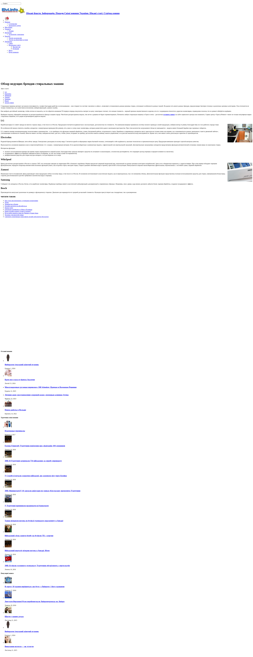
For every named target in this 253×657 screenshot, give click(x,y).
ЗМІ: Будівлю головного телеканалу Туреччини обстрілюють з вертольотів (37, 566)
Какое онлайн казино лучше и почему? (18, 211)
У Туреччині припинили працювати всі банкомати (27, 506)
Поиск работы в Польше (15, 410)
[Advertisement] (126, 67)
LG (6, 92)
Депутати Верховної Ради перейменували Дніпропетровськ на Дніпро (35, 601)
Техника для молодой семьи (14, 215)
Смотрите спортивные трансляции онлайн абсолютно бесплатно (27, 217)
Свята (11, 43)
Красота (7, 36)
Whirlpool (8, 95)
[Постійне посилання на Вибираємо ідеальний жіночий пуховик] (8, 361)
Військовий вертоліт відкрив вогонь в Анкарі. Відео (27, 551)
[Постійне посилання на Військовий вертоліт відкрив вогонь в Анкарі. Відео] (8, 547)
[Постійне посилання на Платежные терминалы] (8, 427)
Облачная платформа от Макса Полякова (18, 209)
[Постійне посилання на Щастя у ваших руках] (8, 612)
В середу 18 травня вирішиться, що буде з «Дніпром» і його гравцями (34, 587)
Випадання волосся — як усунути (19, 646)
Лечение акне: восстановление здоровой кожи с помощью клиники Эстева (37, 395)
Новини (7, 22)
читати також (9, 103)
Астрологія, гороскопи (16, 34)
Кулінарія (16, 49)
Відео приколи (14, 52)
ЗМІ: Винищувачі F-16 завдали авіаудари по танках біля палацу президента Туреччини (42, 491)
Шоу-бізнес (8, 27)
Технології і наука (15, 25)
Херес (7, 202)
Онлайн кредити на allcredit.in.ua (16, 206)
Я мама (11, 31)
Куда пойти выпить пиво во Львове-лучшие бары (21, 213)
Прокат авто (9, 208)
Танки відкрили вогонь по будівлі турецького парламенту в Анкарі (34, 521)
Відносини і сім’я (14, 45)
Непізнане (8, 33)
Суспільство (13, 24)
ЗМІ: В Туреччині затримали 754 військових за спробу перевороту (33, 461)
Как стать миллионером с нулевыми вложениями (21, 200)
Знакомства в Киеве (11, 204)
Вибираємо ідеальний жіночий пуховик (22, 365)
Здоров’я (8, 29)
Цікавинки (8, 41)
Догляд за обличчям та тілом (18, 40)
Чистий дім (16, 47)
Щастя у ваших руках (14, 616)
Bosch (7, 101)
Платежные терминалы (15, 431)
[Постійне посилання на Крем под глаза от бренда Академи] (8, 376)
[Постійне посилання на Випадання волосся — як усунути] (8, 642)
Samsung (7, 99)
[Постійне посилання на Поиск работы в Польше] (8, 406)
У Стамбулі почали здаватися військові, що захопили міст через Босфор (36, 476)
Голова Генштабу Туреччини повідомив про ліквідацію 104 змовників (35, 446)
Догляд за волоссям (15, 38)
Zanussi (7, 97)
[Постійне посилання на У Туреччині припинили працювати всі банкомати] (8, 502)
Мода (10, 50)
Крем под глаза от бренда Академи (20, 380)
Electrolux (8, 94)
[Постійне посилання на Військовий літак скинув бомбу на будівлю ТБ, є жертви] (8, 532)
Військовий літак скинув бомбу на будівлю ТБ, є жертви (29, 536)
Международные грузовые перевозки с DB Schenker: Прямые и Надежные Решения (40, 387)
